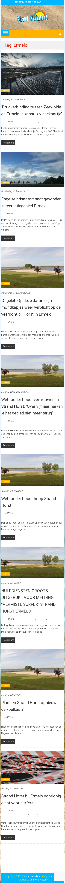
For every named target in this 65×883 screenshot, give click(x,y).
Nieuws (6, 90)
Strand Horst (35, 214)
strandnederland (46, 122)
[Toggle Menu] (5, 33)
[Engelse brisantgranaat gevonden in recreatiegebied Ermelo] (32, 169)
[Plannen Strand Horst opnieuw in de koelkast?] (32, 669)
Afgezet (9, 814)
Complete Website (38, 879)
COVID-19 (33, 814)
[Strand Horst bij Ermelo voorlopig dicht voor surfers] (32, 767)
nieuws (25, 325)
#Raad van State (12, 516)
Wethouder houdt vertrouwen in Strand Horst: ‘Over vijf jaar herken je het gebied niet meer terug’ (32, 406)
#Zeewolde (27, 122)
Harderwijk (49, 814)
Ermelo (35, 122)
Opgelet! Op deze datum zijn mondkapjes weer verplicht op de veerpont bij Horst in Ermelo (31, 307)
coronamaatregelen (20, 814)
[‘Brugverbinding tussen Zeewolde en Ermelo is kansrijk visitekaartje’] (32, 74)
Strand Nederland (38, 424)
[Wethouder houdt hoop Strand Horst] (32, 470)
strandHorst (41, 619)
